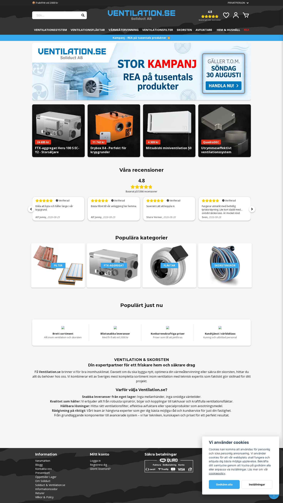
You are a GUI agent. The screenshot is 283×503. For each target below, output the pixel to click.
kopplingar (159, 401)
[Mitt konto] (236, 15)
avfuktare (150, 406)
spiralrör (128, 401)
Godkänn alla (224, 484)
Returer (39, 493)
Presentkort (42, 473)
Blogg (39, 465)
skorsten (228, 372)
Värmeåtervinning (124, 30)
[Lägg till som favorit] (226, 15)
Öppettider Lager (45, 477)
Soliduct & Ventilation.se (50, 485)
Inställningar (257, 484)
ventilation (165, 376)
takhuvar (178, 401)
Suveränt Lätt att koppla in (160, 206)
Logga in (95, 460)
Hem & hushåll (228, 30)
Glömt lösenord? (100, 469)
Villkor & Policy (44, 497)
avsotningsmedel (210, 406)
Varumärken (42, 460)
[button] (31, 209)
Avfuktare (204, 30)
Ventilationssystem (50, 30)
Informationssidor (46, 489)
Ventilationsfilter (157, 30)
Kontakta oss (43, 469)
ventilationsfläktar (219, 401)
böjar (140, 401)
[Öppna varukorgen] (246, 15)
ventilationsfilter (116, 406)
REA (246, 30)
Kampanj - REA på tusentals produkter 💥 (141, 38)
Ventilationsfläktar (88, 30)
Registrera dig (98, 465)
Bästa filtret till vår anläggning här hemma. (114, 206)
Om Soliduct (42, 481)
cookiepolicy (217, 473)
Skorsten (184, 30)
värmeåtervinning (187, 372)
